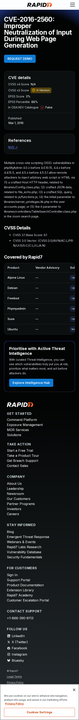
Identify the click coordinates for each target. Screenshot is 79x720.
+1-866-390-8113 (20, 618)
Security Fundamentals (24, 557)
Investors (14, 509)
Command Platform (22, 420)
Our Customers (18, 499)
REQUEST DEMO (19, 59)
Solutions (14, 435)
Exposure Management (25, 425)
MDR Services (18, 430)
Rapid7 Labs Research (24, 547)
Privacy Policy (15, 682)
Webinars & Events (21, 542)
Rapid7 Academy (20, 595)
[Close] (74, 689)
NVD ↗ (13, 147)
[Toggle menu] (72, 5)
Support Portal (18, 580)
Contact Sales (17, 466)
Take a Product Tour (23, 456)
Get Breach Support (22, 461)
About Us (14, 483)
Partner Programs (21, 504)
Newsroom (15, 494)
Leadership (15, 489)
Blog (10, 532)
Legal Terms (14, 676)
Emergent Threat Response (28, 537)
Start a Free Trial (20, 450)
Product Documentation (25, 585)
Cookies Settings (39, 712)
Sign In (12, 575)
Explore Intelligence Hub (31, 383)
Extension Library (20, 590)
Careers (13, 514)
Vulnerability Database (24, 552)
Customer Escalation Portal (28, 600)
